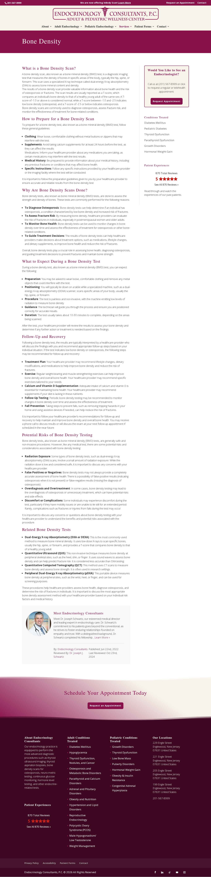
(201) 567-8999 (167, 84)
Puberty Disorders (123, 764)
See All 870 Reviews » (166, 184)
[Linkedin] (162, 872)
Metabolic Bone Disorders (85, 773)
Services (124, 26)
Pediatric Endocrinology (99, 26)
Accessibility (49, 863)
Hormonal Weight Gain (158, 151)
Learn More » (102, 637)
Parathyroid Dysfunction (159, 140)
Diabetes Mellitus (155, 122)
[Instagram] (184, 872)
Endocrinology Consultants (73, 649)
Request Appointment (166, 101)
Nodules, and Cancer (82, 763)
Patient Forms (143, 26)
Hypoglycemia (78, 752)
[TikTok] (170, 872)
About (45, 26)
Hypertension (77, 805)
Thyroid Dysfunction (156, 134)
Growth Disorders (155, 146)
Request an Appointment (180, 3)
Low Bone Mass (121, 758)
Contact (201, 3)
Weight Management (82, 846)
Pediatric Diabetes (155, 128)
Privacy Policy (31, 863)
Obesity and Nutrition (82, 799)
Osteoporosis (77, 768)
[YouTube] (177, 872)
